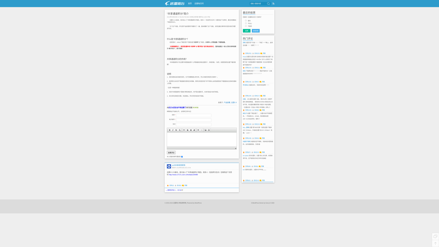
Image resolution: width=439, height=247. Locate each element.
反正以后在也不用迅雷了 (177, 107)
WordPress (198, 203)
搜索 (268, 3)
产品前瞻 (227, 102)
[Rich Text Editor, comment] (202, 139)
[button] (169, 130)
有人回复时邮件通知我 (174, 156)
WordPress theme (257, 203)
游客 (244, 42)
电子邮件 (172, 119)
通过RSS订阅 (273, 3)
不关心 (250, 23)
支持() (171, 185)
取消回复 (195, 107)
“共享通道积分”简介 (178, 13)
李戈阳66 (246, 85)
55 (178, 190)
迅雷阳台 (174, 3)
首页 (190, 3)
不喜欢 (250, 26)
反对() (179, 185)
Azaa (244, 57)
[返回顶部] (435, 243)
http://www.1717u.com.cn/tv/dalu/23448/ (183, 175)
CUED (272, 203)
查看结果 (255, 31)
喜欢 (249, 21)
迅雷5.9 (234, 102)
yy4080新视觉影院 (178, 165)
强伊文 (201, 17)
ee (243, 169)
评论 (206, 17)
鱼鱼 (244, 71)
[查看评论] (435, 236)
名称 (173, 115)
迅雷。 (245, 99)
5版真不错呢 (246, 141)
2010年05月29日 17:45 (174, 17)
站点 (174, 124)
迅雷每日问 (199, 3)
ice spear (246, 155)
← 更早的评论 (170, 190)
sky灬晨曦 (246, 127)
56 (180, 190)
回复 (186, 185)
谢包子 (245, 113)
